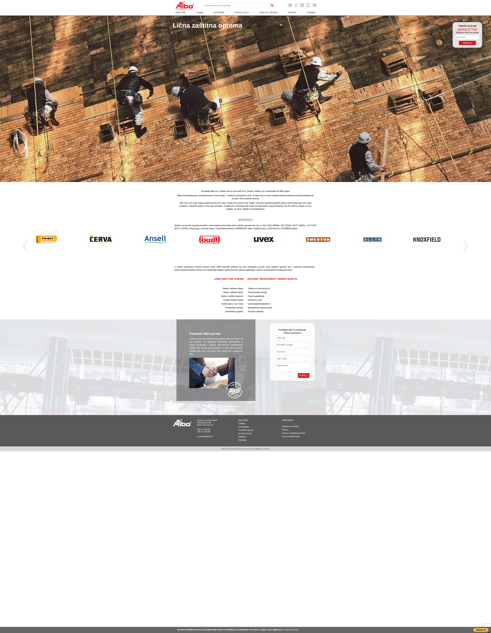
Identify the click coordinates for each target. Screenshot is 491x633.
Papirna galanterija (256, 296)
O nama (199, 12)
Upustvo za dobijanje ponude (293, 433)
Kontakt (292, 12)
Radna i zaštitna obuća (233, 292)
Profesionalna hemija (257, 292)
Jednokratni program (234, 311)
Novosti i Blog (242, 12)
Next (485, 98)
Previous (5, 98)
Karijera (285, 430)
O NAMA (241, 424)
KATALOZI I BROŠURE (268, 12)
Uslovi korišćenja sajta (291, 436)
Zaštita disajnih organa (233, 300)
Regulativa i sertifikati (290, 426)
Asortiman (219, 12)
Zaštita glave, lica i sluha (232, 304)
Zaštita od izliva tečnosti (259, 288)
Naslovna (180, 12)
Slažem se (481, 630)
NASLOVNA (243, 420)
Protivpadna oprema (234, 307)
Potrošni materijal (255, 311)
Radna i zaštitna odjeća (233, 288)
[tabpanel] (245, 99)
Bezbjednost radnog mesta (260, 307)
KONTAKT (242, 437)
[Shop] (314, 5)
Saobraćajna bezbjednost (259, 304)
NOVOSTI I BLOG (245, 434)
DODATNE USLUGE (245, 430)
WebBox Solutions (262, 449)
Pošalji (303, 375)
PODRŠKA (242, 440)
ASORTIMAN (243, 427)
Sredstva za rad (255, 300)
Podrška (311, 12)
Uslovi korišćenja (290, 630)
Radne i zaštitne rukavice (232, 296)
